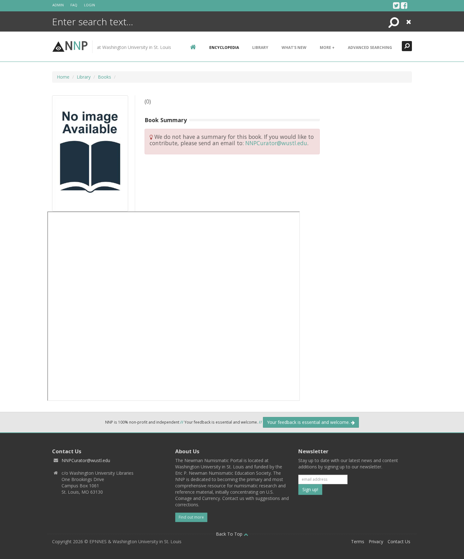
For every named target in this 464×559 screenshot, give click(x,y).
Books (104, 77)
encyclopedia (224, 47)
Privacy (376, 541)
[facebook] (404, 5)
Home (63, 77)
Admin (58, 5)
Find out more (191, 517)
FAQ (73, 5)
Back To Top (230, 534)
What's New (294, 47)
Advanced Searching (370, 47)
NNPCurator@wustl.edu (276, 143)
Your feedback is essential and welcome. (309, 422)
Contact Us (399, 541)
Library (260, 47)
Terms (357, 541)
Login (89, 5)
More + (327, 47)
